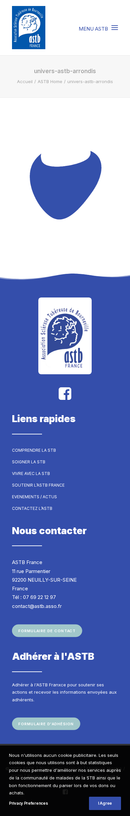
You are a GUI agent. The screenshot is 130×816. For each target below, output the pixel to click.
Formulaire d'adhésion (46, 724)
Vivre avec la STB (31, 473)
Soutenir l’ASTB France (38, 485)
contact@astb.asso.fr (37, 606)
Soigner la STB (28, 461)
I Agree (105, 803)
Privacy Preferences (28, 803)
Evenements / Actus (34, 496)
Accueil (25, 81)
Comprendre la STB (34, 450)
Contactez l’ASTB (32, 508)
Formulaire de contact (47, 631)
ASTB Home (50, 81)
